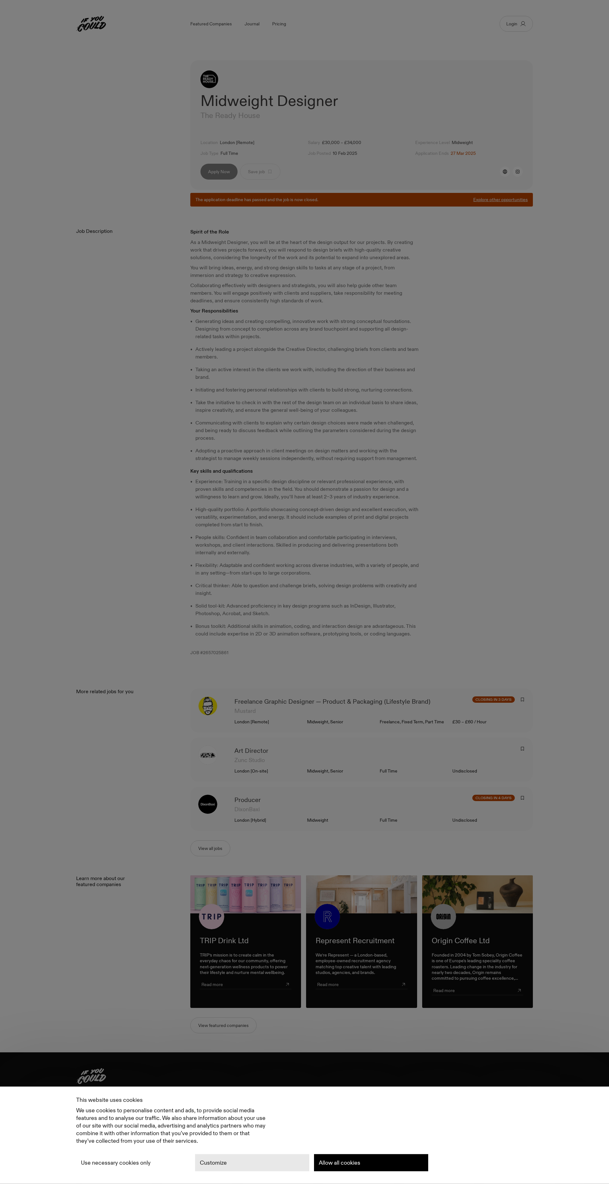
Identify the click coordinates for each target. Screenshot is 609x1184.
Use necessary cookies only (116, 1162)
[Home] (304, 1077)
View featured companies (223, 1025)
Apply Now (219, 171)
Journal (252, 24)
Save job (256, 171)
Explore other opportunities (500, 199)
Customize (213, 1162)
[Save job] (522, 699)
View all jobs (210, 848)
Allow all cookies (339, 1162)
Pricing (279, 24)
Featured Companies (211, 24)
